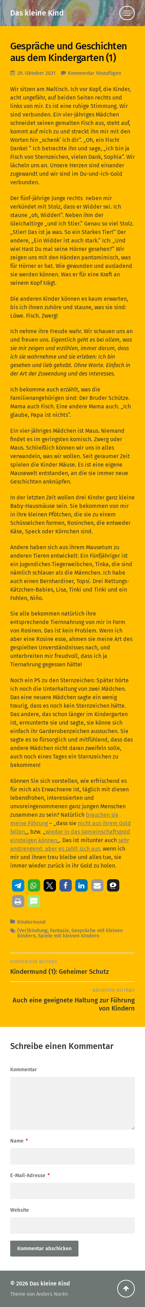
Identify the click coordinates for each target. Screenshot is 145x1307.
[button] (18, 885)
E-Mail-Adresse (30, 1176)
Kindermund (31, 922)
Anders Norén (52, 1294)
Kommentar (23, 1070)
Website (19, 1210)
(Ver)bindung (32, 931)
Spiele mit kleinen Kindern (68, 936)
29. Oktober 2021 (36, 73)
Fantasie (59, 931)
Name (19, 1141)
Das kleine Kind (37, 13)
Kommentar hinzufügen (94, 73)
